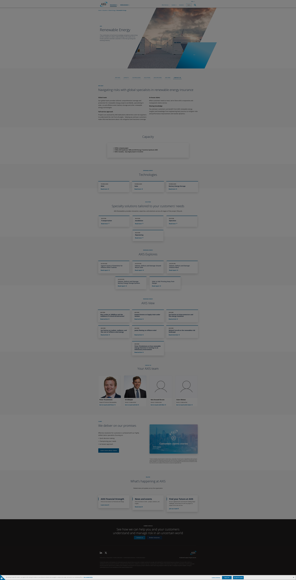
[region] (148, 577)
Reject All (226, 577)
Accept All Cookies (238, 577)
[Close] (293, 577)
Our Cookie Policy (88, 577)
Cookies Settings (216, 577)
